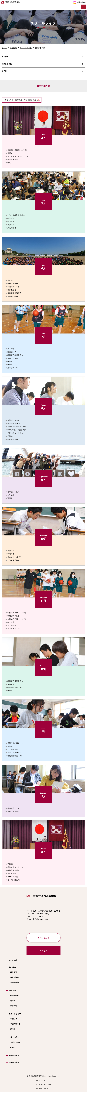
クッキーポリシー (42, 1088)
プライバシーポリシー (43, 1084)
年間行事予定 (7, 64)
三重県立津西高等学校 (43, 895)
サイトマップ (40, 1080)
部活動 (4, 71)
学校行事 (5, 56)
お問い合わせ (81, 2)
